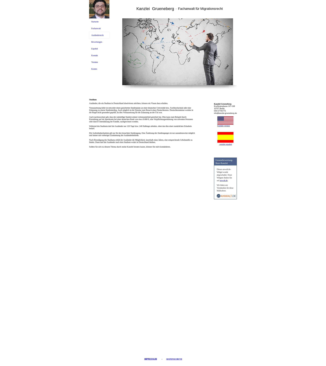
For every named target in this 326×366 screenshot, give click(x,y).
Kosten (94, 69)
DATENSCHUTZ (174, 359)
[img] (99, 9)
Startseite (95, 22)
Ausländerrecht (97, 35)
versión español (225, 144)
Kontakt (94, 55)
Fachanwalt (96, 28)
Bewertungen (96, 42)
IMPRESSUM (150, 359)
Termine (94, 62)
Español (94, 49)
